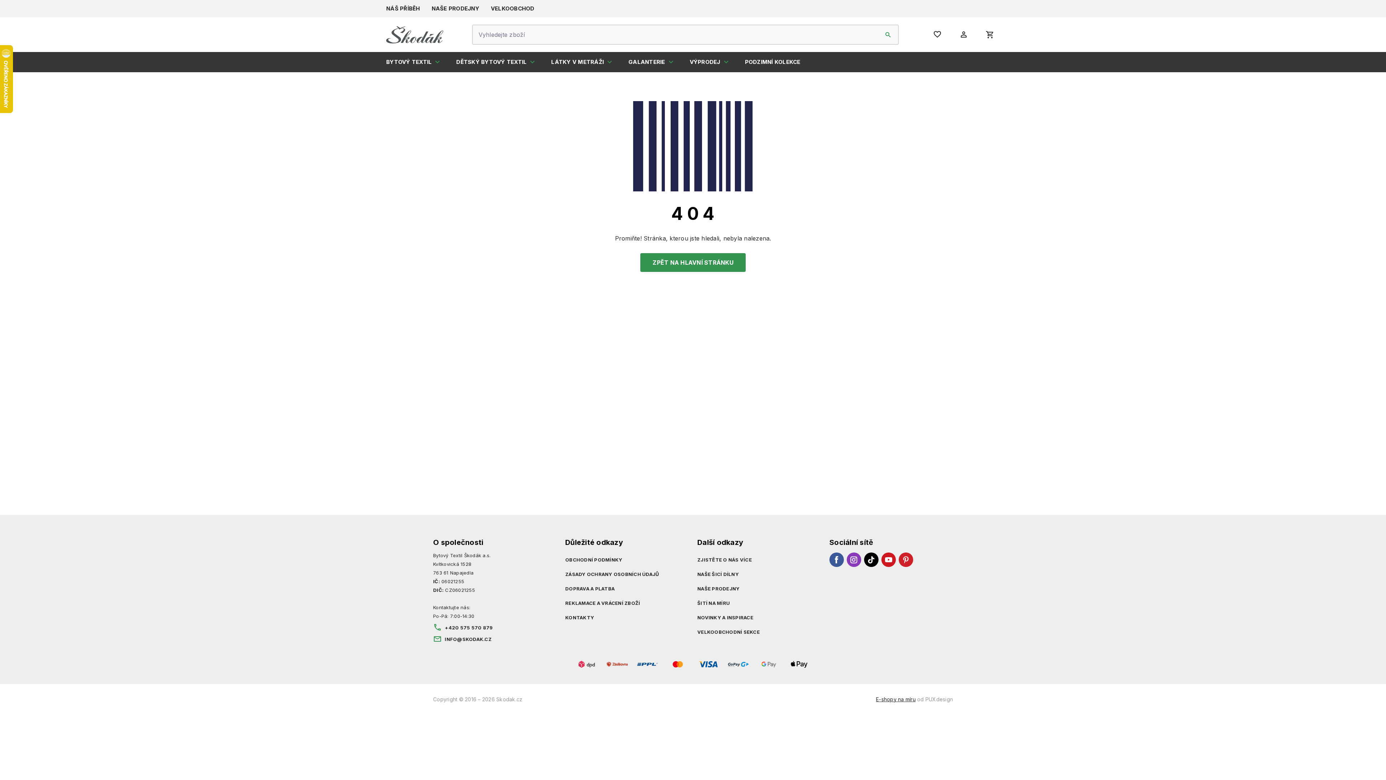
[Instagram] (854, 559)
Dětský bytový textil (491, 61)
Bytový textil (409, 61)
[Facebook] (836, 559)
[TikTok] (871, 559)
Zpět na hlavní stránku (693, 262)
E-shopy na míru (896, 699)
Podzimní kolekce (773, 61)
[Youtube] (888, 559)
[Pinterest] (906, 559)
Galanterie (646, 61)
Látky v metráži (577, 61)
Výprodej (705, 61)
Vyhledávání (888, 35)
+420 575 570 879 (469, 627)
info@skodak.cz (468, 639)
